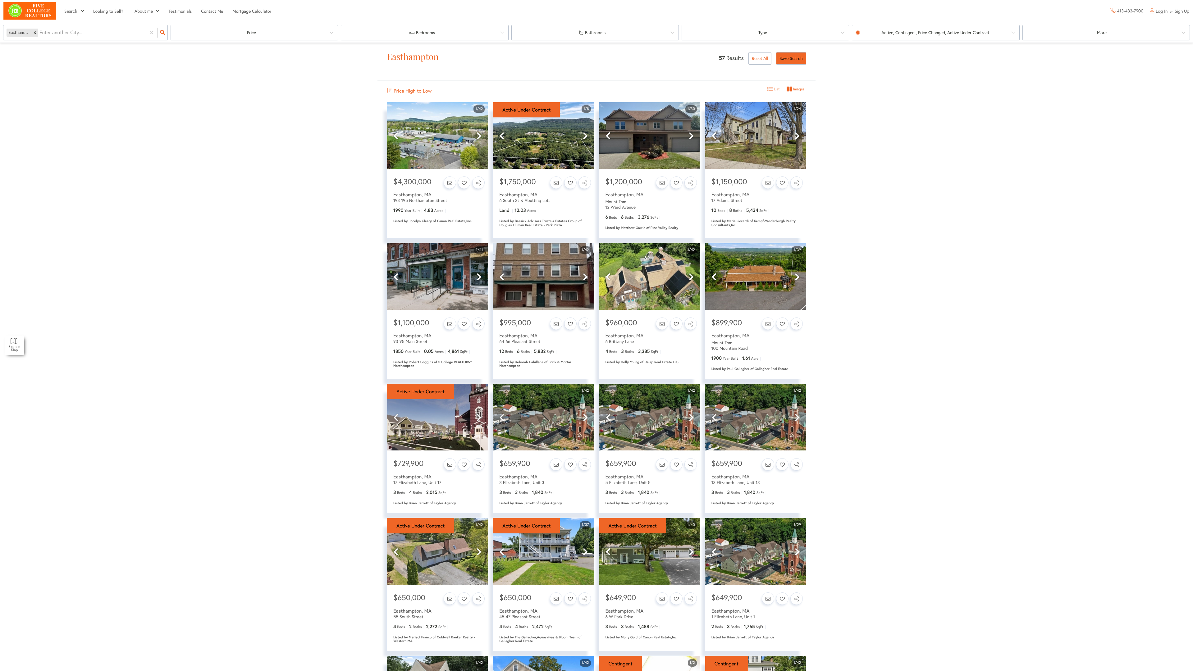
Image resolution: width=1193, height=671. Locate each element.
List (776, 89)
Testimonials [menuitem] (180, 11)
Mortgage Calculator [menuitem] (251, 11)
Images (798, 89)
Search (70, 11)
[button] (34, 32)
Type (762, 32)
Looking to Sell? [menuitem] (108, 11)
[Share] (478, 182)
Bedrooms (425, 32)
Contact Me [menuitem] (212, 11)
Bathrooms (595, 32)
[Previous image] (396, 136)
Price (251, 32)
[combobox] (40, 32)
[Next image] (479, 136)
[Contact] (450, 182)
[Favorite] (464, 182)
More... (1103, 32)
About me (144, 11)
